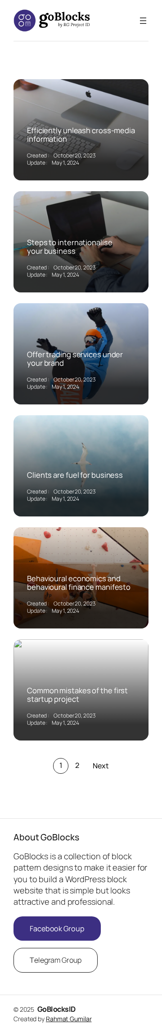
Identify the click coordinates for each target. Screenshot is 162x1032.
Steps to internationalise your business (69, 246)
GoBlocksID (56, 1009)
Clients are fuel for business (75, 475)
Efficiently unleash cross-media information (81, 134)
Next (101, 766)
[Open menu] (143, 20)
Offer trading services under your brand (75, 358)
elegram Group (55, 960)
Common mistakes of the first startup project (77, 695)
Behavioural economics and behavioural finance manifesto (78, 582)
